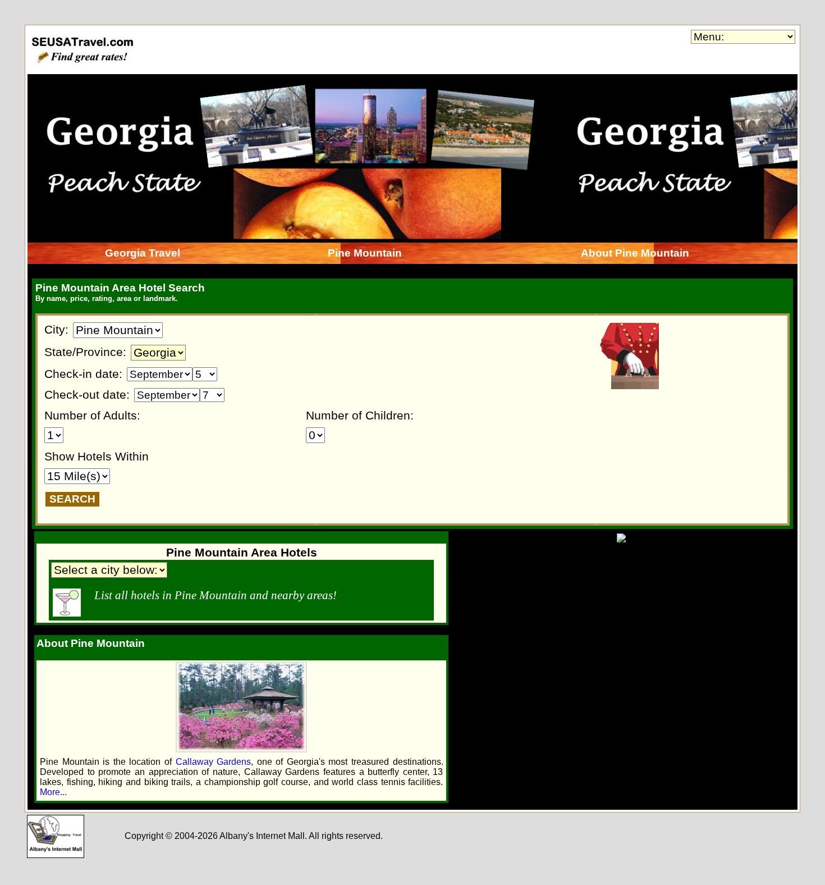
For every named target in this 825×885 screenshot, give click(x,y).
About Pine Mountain (635, 253)
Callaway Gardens (213, 762)
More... (53, 792)
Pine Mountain (365, 253)
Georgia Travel (142, 253)
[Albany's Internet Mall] (55, 855)
